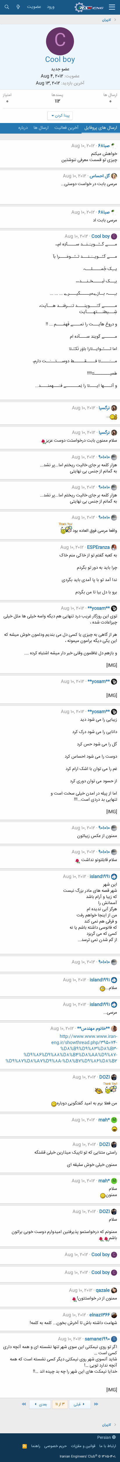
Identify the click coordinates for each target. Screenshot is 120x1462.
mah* (104, 1120)
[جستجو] (7, 7)
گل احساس (100, 176)
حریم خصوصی (55, 1446)
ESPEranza (98, 547)
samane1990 (97, 1339)
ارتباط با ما (107, 1446)
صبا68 (104, 146)
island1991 (100, 876)
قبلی (78, 1404)
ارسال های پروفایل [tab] (100, 127)
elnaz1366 (99, 1315)
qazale (103, 1290)
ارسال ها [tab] (41, 127)
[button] (112, 7)
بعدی (42, 1404)
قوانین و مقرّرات (83, 1446)
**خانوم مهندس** (93, 1028)
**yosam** (99, 608)
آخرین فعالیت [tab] (66, 127)
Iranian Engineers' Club (88, 1456)
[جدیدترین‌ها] (18, 7)
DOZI (104, 1077)
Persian (104, 1437)
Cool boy (100, 236)
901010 (104, 457)
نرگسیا (104, 408)
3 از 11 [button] (60, 1404)
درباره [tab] (23, 127)
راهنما (35, 1446)
